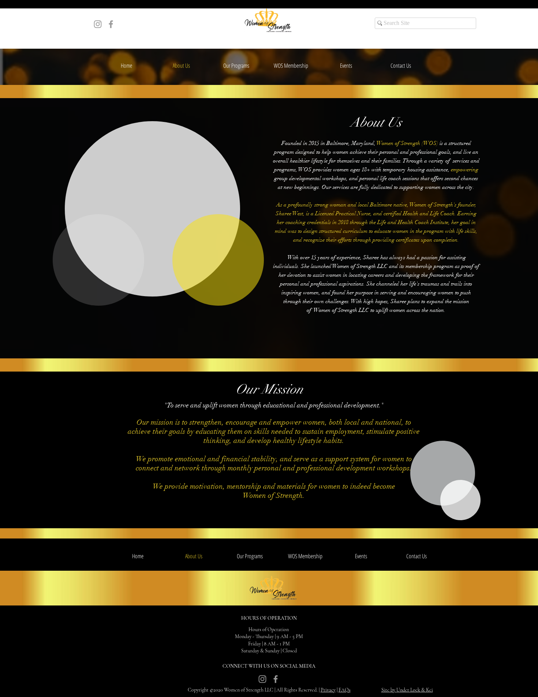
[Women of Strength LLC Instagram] (98, 24)
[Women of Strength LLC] (111, 24)
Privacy (328, 690)
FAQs (345, 690)
